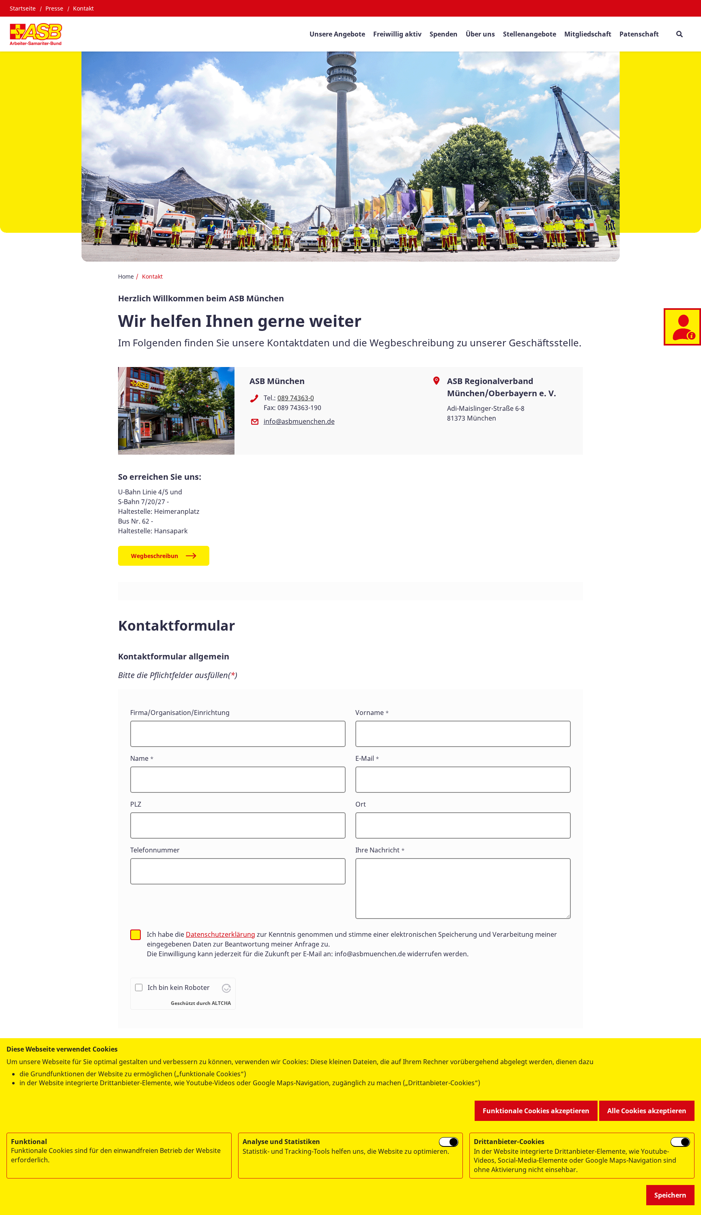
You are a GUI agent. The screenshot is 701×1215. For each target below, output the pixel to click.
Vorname (369, 712)
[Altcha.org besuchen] (226, 987)
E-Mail (364, 758)
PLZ (135, 804)
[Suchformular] (679, 34)
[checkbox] (135, 934)
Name (139, 758)
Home (126, 276)
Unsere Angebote (337, 34)
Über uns (480, 34)
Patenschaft (639, 34)
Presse (54, 8)
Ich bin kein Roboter (179, 987)
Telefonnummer (155, 850)
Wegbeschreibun (154, 556)
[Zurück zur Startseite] (36, 34)
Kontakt (83, 8)
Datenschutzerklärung (220, 934)
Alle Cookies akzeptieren (646, 1110)
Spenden (444, 34)
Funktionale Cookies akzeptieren (536, 1110)
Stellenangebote (529, 34)
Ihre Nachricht (377, 850)
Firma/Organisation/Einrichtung (180, 712)
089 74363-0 (295, 397)
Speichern (670, 1195)
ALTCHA (221, 1003)
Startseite (23, 8)
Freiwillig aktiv (397, 34)
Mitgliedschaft (587, 34)
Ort (360, 804)
